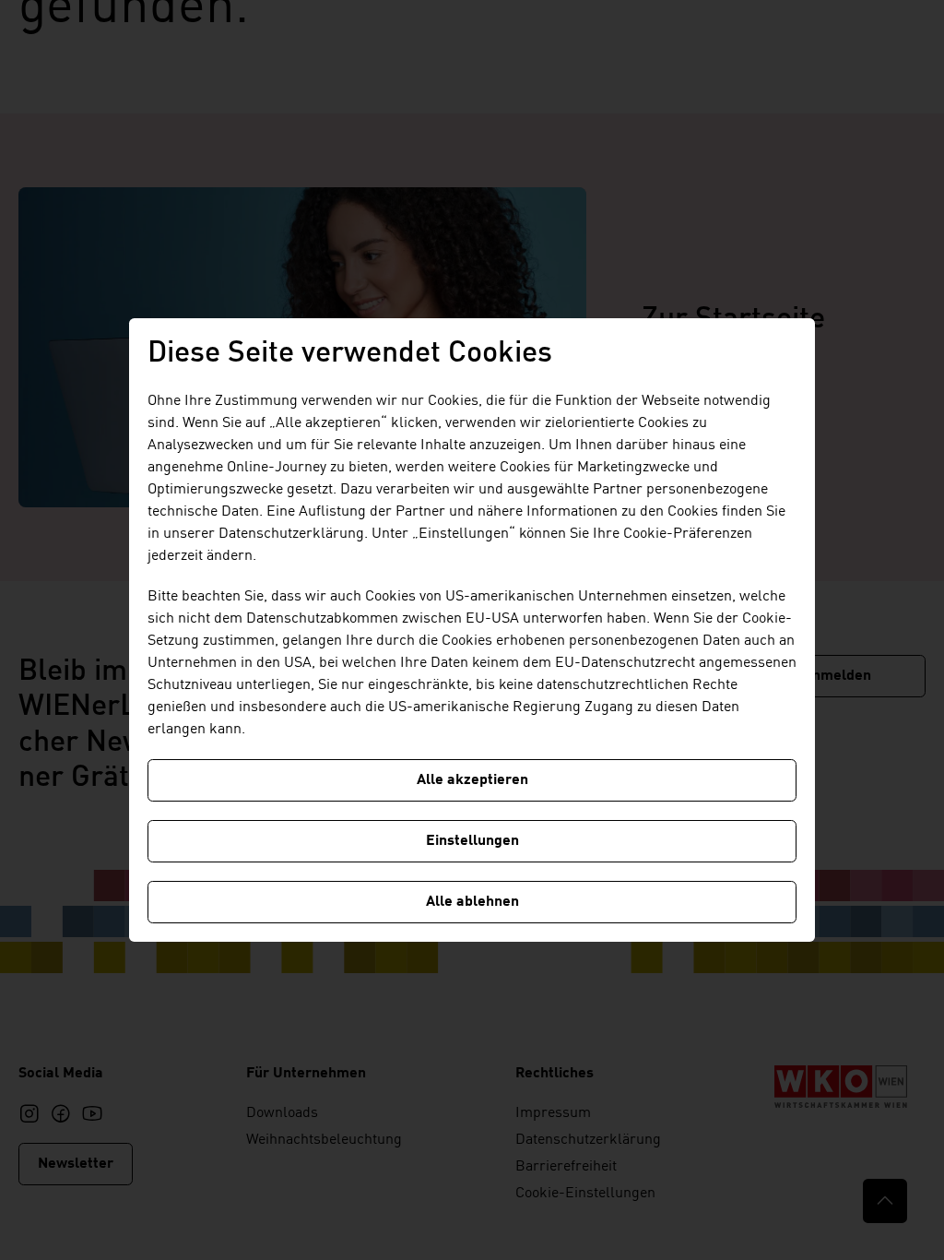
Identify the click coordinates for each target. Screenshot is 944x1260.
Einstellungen (472, 841)
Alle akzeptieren (472, 780)
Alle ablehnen (472, 902)
